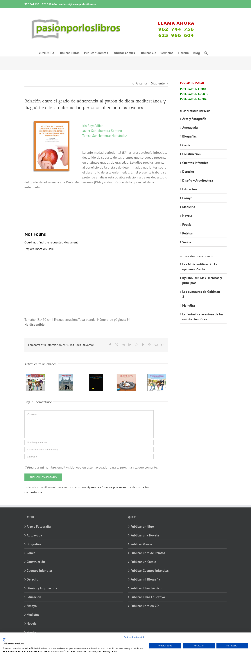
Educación (189, 189)
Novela (187, 216)
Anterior (141, 83)
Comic (186, 145)
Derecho (188, 171)
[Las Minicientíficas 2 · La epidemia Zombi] (35, 376)
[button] (206, 53)
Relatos (187, 233)
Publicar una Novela (144, 535)
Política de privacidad (134, 637)
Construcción (191, 154)
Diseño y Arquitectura (197, 180)
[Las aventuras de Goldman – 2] (96, 376)
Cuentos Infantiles (195, 163)
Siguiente (158, 83)
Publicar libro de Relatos (147, 553)
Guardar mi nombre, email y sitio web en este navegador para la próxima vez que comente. (93, 467)
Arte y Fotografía (194, 119)
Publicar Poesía (141, 544)
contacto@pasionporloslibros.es (77, 4)
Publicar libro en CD (144, 606)
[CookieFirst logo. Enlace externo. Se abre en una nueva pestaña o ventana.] (4, 639)
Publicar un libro (142, 526)
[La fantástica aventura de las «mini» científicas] (157, 376)
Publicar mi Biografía (145, 579)
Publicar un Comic (143, 562)
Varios (186, 242)
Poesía (186, 224)
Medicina (188, 207)
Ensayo (187, 198)
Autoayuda (190, 127)
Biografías (189, 136)
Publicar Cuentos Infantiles (149, 570)
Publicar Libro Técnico (146, 588)
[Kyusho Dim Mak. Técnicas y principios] (66, 376)
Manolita (188, 305)
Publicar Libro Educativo (147, 597)
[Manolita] (126, 376)
